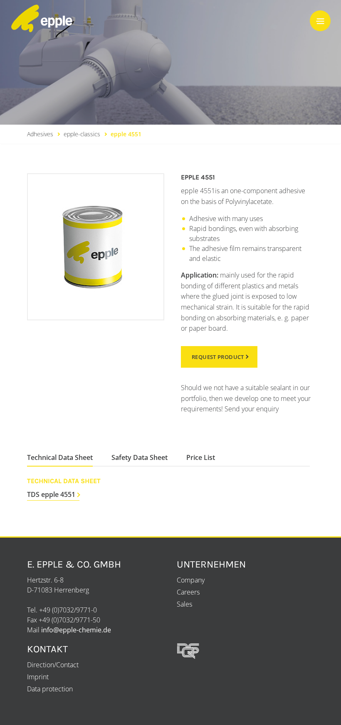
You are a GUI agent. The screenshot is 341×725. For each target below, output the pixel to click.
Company (191, 580)
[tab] (60, 457)
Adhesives (40, 134)
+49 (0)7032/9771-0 (68, 609)
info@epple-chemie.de (76, 629)
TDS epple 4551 (51, 494)
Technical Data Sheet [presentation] (60, 457)
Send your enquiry (252, 408)
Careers (188, 592)
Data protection (50, 688)
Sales (184, 604)
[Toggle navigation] (320, 20)
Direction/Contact (53, 664)
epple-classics (82, 134)
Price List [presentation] (200, 457)
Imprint (38, 676)
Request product (218, 357)
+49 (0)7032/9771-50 (69, 619)
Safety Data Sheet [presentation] (139, 457)
